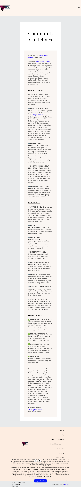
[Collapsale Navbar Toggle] (79, 8)
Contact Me (59, 457)
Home (62, 430)
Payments (60, 453)
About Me (60, 435)
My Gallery (60, 448)
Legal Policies (38, 115)
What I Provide (55, 444)
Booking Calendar (57, 439)
